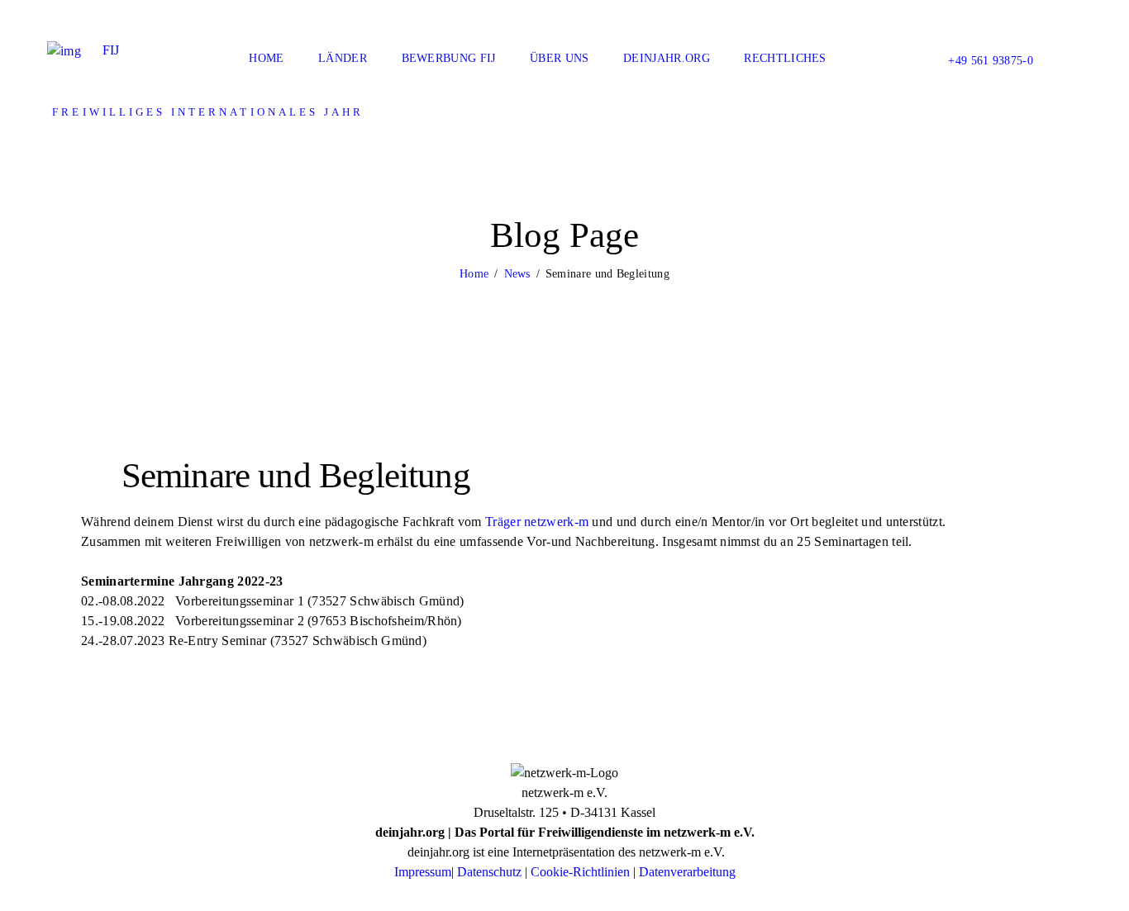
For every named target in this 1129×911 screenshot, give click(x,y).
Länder (342, 58)
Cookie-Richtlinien (580, 872)
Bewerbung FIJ (449, 58)
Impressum (422, 872)
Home (266, 58)
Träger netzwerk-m (536, 522)
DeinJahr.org (666, 58)
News (517, 274)
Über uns (559, 58)
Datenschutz (489, 872)
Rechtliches (785, 58)
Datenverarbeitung (687, 872)
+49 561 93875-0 (990, 61)
